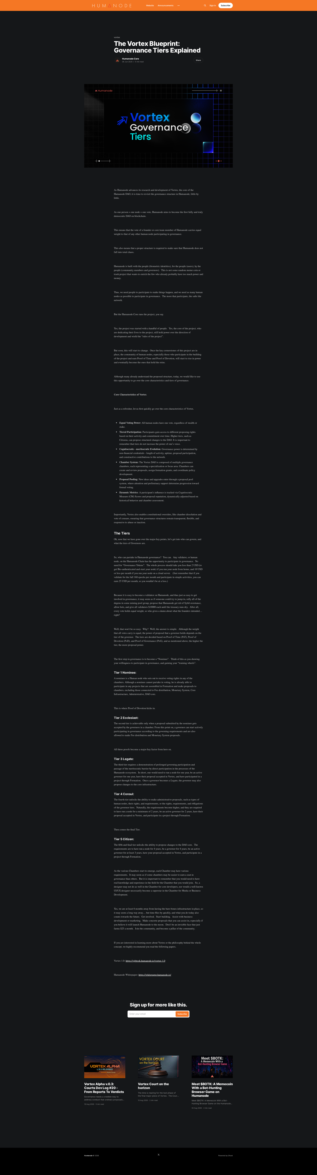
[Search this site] (205, 5)
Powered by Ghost (225, 1156)
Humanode (88, 1156)
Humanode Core (130, 58)
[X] (159, 1155)
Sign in (213, 5)
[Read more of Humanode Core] (117, 60)
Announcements (165, 5)
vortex (117, 37)
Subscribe (225, 5)
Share (198, 60)
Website (150, 5)
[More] (178, 5)
